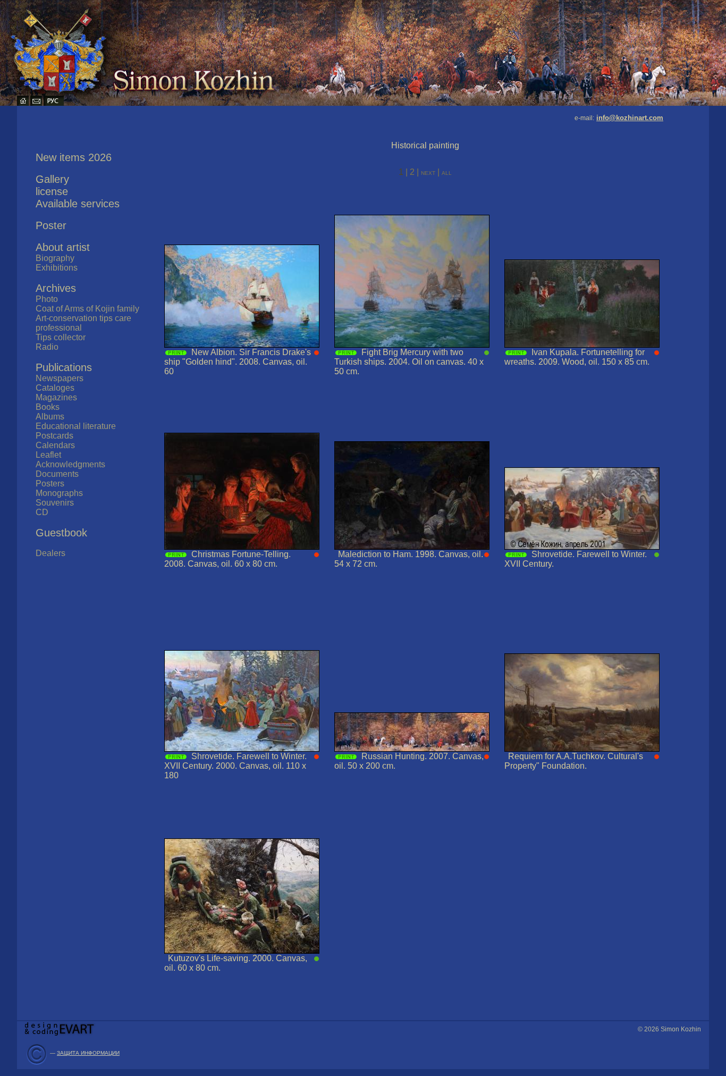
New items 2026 (74, 157)
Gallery (52, 179)
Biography (55, 258)
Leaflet (48, 454)
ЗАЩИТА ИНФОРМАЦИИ (88, 1053)
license (52, 191)
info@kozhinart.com (629, 118)
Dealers (50, 553)
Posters (50, 483)
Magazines (56, 397)
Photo (47, 299)
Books (48, 406)
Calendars (55, 445)
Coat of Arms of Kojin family (87, 308)
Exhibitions (57, 267)
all (447, 172)
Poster (51, 225)
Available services (78, 203)
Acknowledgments (70, 464)
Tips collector (61, 337)
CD (42, 512)
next (429, 172)
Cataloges (55, 387)
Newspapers (59, 378)
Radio (47, 346)
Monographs (59, 493)
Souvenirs (55, 502)
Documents (57, 473)
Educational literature (76, 426)
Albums (50, 416)
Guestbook (61, 533)
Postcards (54, 435)
